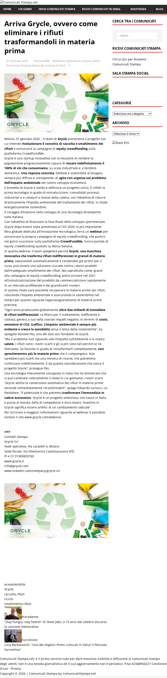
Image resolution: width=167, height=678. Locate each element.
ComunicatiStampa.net (79, 673)
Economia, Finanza (19, 65)
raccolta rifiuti (14, 594)
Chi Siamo (25, 9)
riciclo (8, 599)
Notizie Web (42, 61)
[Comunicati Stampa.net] (19, 2)
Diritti (96, 61)
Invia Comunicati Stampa (57, 9)
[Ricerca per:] (137, 35)
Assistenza (138, 9)
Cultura (86, 61)
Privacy (16, 668)
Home (7, 9)
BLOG (159, 9)
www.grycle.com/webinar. (43, 417)
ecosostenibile (14, 584)
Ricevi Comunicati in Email (101, 9)
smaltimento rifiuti (17, 604)
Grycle (8, 589)
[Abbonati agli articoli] (120, 143)
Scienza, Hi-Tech (55, 65)
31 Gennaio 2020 (17, 61)
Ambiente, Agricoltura (66, 61)
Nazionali (38, 65)
